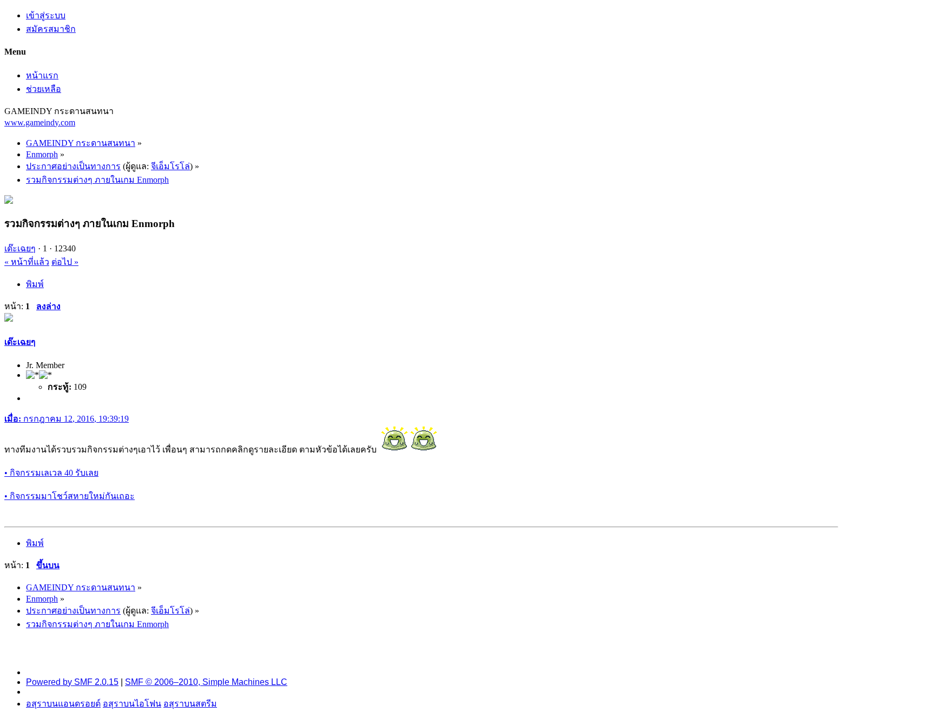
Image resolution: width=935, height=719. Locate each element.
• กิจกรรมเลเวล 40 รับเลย (51, 472)
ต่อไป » (64, 262)
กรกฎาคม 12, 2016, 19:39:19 (66, 418)
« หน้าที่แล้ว (26, 262)
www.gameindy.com (39, 122)
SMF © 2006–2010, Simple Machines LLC (206, 682)
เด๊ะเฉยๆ (20, 248)
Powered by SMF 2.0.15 (72, 682)
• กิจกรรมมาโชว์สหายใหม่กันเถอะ (69, 496)
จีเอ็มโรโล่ (170, 166)
